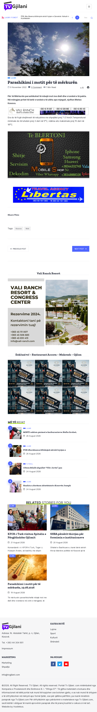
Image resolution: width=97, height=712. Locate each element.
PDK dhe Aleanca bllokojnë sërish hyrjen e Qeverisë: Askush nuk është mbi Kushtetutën (32, 17)
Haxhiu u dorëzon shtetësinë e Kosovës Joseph (47, 485)
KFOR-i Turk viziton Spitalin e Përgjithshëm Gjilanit (27, 535)
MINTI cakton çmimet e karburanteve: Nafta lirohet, (50, 432)
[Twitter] (59, 664)
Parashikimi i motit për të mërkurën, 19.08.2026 (24, 585)
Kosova (19, 229)
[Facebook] (53, 664)
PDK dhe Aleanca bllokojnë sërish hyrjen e (44, 450)
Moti (27, 229)
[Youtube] (66, 664)
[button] (72, 17)
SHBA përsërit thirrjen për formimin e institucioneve (67, 535)
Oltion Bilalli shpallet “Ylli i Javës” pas (42, 467)
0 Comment (36, 87)
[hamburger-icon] (89, 6)
